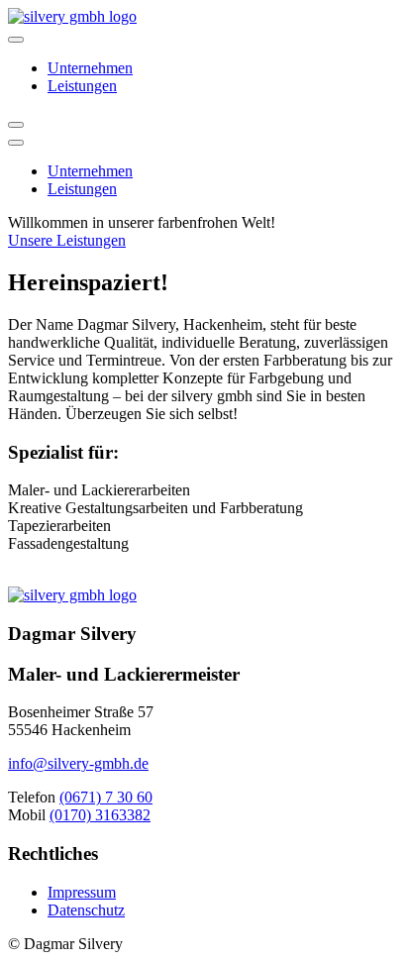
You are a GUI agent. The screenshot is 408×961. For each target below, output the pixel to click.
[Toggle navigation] (16, 40)
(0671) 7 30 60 (106, 797)
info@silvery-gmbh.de (78, 763)
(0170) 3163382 (100, 814)
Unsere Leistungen (67, 240)
